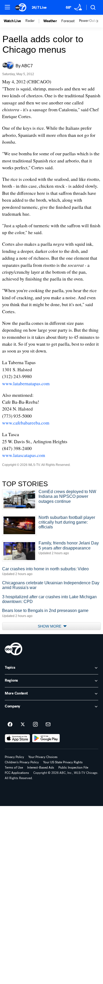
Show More (50, 626)
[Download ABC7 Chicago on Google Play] (46, 738)
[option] (14, 21)
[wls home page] (13, 649)
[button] (7, 7)
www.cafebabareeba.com (25, 422)
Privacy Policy (14, 757)
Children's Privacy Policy (22, 762)
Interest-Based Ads (40, 767)
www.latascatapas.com (23, 455)
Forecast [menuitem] (68, 21)
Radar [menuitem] (30, 21)
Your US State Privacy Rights (63, 762)
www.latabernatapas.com (26, 383)
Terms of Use (14, 767)
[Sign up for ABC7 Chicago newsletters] (48, 724)
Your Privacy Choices (43, 757)
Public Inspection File (73, 767)
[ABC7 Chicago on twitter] (22, 724)
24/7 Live (39, 7)
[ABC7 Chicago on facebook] (10, 724)
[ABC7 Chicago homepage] (20, 7)
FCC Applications (17, 772)
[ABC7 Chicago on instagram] (35, 724)
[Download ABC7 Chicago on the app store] (17, 738)
